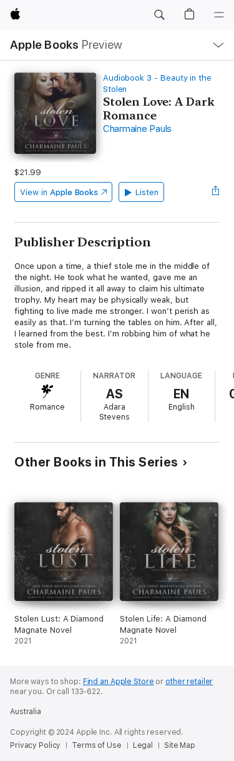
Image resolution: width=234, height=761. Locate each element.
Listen (146, 192)
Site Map (179, 745)
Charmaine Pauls (137, 128)
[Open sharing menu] (216, 192)
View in (59, 192)
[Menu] (219, 15)
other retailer (189, 681)
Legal (143, 745)
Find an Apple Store (118, 681)
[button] (159, 15)
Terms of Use (97, 745)
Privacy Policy (35, 745)
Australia (25, 711)
